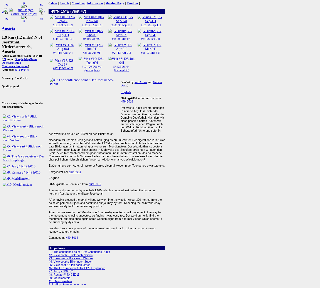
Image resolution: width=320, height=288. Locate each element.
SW (6, 19)
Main (54, 3)
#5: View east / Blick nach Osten (69, 264)
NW (6, 5)
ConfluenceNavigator (15, 66)
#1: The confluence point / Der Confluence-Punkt (79, 251)
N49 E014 (75, 172)
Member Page (115, 3)
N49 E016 (127, 101)
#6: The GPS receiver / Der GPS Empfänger (77, 268)
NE (41, 5)
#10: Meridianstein (60, 281)
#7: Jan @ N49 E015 (62, 271)
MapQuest (30, 59)
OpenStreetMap (11, 62)
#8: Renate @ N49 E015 (64, 274)
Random (132, 3)
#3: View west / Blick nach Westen (71, 258)
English (126, 92)
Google (19, 59)
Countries (78, 3)
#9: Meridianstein (59, 278)
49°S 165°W (21, 69)
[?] (4, 59)
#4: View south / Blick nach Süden (70, 261)
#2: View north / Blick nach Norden (71, 255)
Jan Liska (141, 82)
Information (95, 3)
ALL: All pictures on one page (67, 284)
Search (64, 3)
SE (41, 19)
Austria (8, 28)
